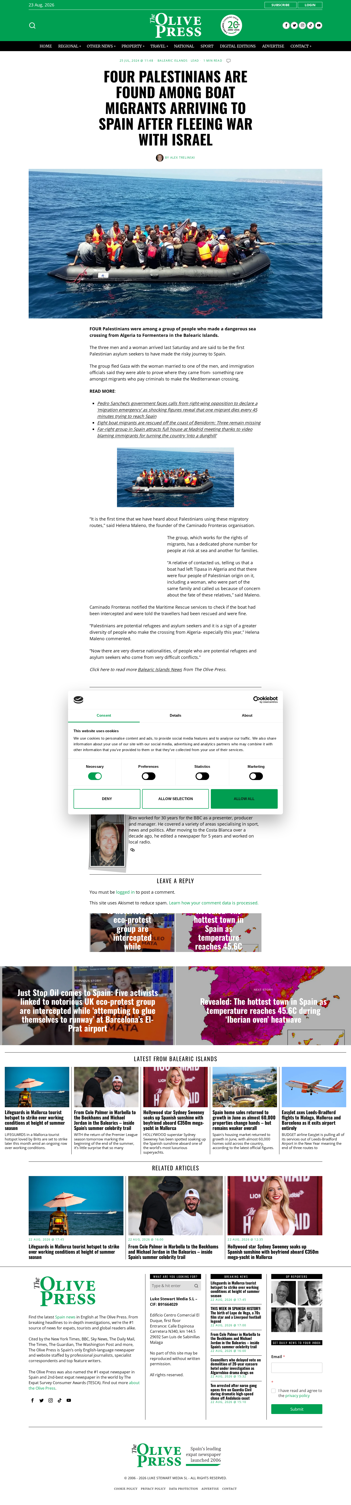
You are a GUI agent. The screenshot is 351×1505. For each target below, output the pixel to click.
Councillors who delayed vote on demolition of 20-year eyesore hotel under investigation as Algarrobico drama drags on (236, 1366)
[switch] (148, 776)
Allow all (244, 799)
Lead (195, 61)
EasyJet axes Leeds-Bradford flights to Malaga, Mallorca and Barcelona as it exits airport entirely (311, 1120)
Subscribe (280, 5)
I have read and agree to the (300, 1393)
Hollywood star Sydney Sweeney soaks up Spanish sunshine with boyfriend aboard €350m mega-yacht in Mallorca (173, 1120)
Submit (296, 1409)
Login (310, 5)
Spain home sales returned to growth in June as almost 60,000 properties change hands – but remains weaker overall (244, 1120)
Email (278, 1356)
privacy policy (297, 1395)
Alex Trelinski (182, 158)
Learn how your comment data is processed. (214, 903)
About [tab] (247, 715)
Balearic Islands (173, 61)
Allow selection (175, 799)
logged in (125, 892)
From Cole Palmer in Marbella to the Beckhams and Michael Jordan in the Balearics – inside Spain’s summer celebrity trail (105, 1120)
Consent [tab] (104, 715)
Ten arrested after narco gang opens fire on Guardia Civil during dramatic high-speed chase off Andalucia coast (234, 1391)
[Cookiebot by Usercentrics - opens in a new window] (257, 700)
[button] (196, 1285)
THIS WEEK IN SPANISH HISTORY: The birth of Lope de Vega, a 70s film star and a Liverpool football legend (236, 1314)
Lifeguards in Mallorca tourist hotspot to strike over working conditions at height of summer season (35, 1120)
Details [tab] (175, 715)
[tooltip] (286, 25)
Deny (107, 799)
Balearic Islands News (160, 669)
